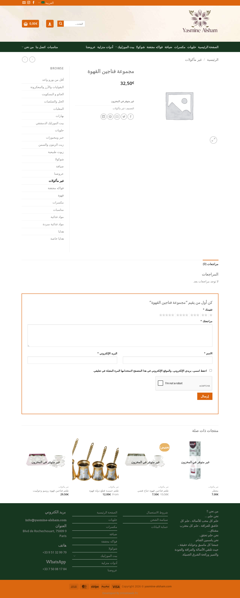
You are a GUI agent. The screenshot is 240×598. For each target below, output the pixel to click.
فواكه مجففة (155, 47)
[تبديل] (74, 555)
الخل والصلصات (54, 101)
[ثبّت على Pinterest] (110, 117)
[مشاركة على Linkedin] (103, 117)
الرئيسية (212, 59)
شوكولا (140, 47)
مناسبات (52, 47)
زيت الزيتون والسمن (51, 145)
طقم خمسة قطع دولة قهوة (104, 490)
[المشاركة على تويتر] (124, 117)
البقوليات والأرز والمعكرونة (47, 87)
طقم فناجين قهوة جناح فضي (153, 490)
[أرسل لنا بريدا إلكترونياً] (24, 2)
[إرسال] (60, 24)
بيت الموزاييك (126, 47)
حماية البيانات (159, 527)
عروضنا (90, 47)
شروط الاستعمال (157, 512)
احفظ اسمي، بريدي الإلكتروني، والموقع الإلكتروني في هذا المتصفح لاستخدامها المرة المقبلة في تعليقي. (150, 370)
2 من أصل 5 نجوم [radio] (204, 315)
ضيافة (168, 47)
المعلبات (58, 109)
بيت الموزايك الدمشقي (50, 123)
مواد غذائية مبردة (53, 224)
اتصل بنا (40, 47)
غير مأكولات (193, 59)
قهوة (61, 195)
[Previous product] (25, 59)
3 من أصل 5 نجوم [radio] (195, 315)
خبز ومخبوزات (55, 137)
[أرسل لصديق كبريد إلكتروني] (117, 117)
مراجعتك (206, 321)
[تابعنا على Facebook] (33, 2)
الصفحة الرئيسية (208, 47)
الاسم (208, 353)
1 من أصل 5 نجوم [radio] (211, 315)
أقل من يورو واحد (53, 80)
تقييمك (207, 309)
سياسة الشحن (159, 520)
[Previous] (218, 470)
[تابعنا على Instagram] (28, 2)
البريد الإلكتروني (107, 353)
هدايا (61, 231)
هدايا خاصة (57, 238)
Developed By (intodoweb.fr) (120, 593)
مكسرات (179, 47)
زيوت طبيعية (56, 152)
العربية (49, 3)
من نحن (29, 47)
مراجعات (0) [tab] (210, 264)
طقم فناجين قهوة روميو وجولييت (51, 490)
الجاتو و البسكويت (53, 94)
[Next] (23, 470)
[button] (50, 23)
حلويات (191, 47)
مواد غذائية (57, 217)
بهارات (60, 116)
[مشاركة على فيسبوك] (131, 117)
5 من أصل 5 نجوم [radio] (167, 315)
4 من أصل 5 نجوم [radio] (182, 315)
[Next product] (32, 59)
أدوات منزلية (105, 47)
